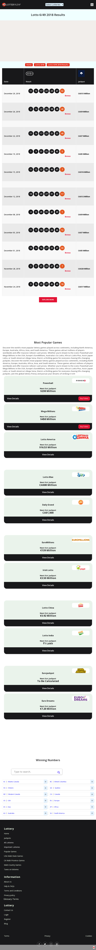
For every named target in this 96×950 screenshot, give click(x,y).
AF (51, 807)
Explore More (48, 300)
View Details (13, 398)
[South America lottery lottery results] (92, 813)
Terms (6, 936)
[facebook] (39, 944)
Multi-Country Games (12, 865)
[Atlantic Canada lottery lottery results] (45, 781)
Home (29, 64)
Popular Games (10, 851)
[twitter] (45, 944)
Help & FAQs (9, 886)
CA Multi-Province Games (14, 860)
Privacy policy (9, 895)
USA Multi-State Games (13, 856)
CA (51, 794)
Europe (57, 801)
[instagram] (51, 944)
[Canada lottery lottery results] (92, 794)
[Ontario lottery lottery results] (45, 788)
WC (4, 794)
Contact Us (8, 910)
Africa (56, 807)
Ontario (11, 788)
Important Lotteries (12, 847)
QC (51, 788)
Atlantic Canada (13, 782)
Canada (57, 794)
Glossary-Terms (11, 899)
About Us (8, 882)
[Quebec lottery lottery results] (92, 788)
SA (51, 813)
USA (9, 801)
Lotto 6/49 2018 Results (58, 64)
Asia (9, 807)
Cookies (89, 936)
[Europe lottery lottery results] (92, 800)
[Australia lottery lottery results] (45, 813)
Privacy (47, 936)
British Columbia (60, 782)
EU (51, 801)
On (4, 788)
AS (4, 807)
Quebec (57, 788)
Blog (6, 923)
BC (51, 782)
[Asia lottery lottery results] (45, 806)
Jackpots (7, 838)
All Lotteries (9, 842)
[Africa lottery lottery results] (92, 806)
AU (4, 813)
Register (7, 919)
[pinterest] (57, 944)
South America (59, 813)
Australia (11, 813)
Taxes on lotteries (11, 869)
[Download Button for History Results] (81, 73)
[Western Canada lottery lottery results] (45, 794)
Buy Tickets (84, 398)
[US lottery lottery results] (45, 800)
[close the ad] (94, 947)
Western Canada (14, 794)
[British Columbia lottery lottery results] (92, 781)
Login (6, 914)
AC (4, 782)
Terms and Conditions (13, 890)
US (4, 801)
